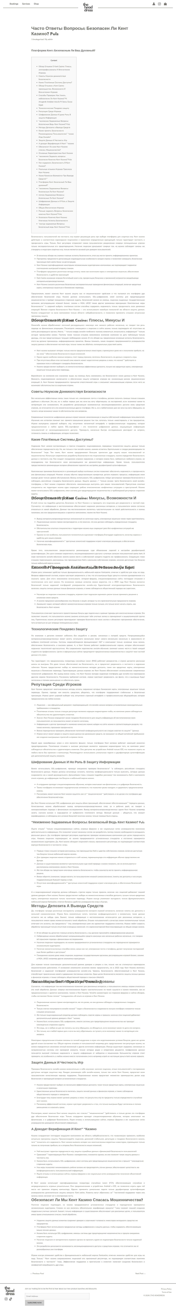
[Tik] (10, 1299)
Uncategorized (38, 39)
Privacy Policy (166, 1289)
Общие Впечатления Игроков (51, 208)
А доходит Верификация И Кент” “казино (56, 143)
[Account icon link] (153, 3)
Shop (36, 3)
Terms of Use (166, 1292)
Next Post (140, 1273)
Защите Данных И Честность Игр (53, 140)
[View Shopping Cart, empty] (165, 4)
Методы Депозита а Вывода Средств (54, 127)
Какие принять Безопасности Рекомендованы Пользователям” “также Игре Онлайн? (56, 133)
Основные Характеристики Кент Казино (56, 153)
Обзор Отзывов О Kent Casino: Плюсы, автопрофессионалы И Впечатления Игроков (55, 69)
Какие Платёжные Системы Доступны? (55, 82)
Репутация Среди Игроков (50, 111)
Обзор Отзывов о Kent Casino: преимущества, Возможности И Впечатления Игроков (52, 89)
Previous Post (37, 1273)
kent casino (117, 344)
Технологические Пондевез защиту (54, 108)
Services (26, 3)
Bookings (14, 3)
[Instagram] (159, 4)
